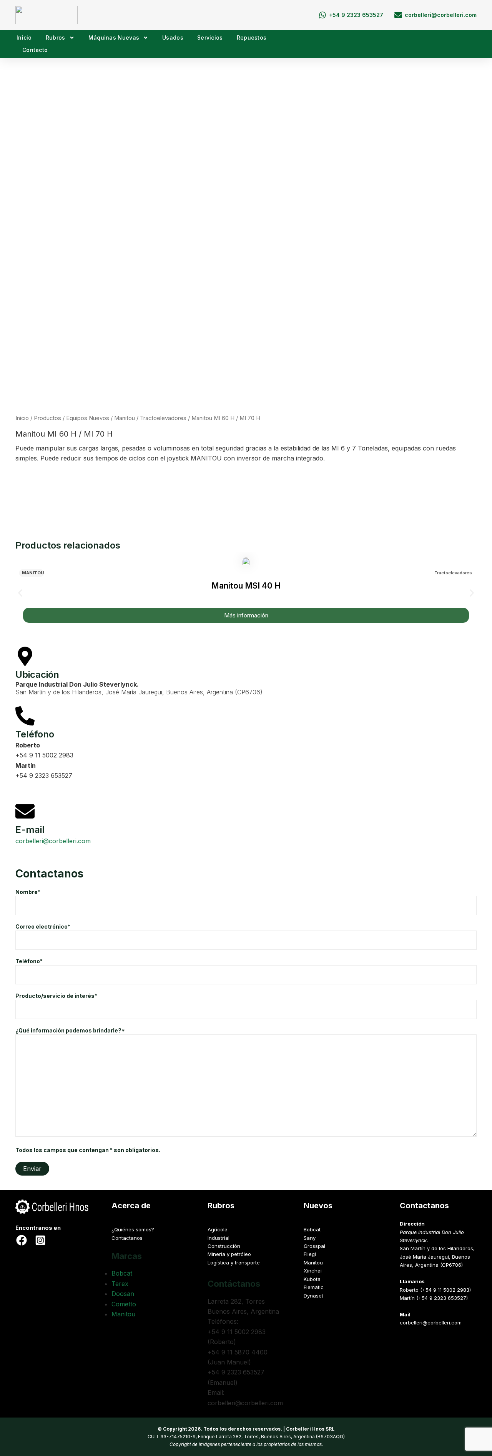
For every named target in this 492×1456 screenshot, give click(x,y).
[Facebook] (21, 1240)
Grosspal (314, 1246)
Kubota (312, 1279)
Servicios (210, 37)
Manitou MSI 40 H (246, 585)
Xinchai (313, 1271)
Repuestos (252, 37)
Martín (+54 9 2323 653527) (434, 1298)
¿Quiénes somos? (132, 1229)
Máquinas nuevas (114, 37)
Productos (47, 418)
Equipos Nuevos (87, 418)
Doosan (122, 1294)
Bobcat (121, 1273)
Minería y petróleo (229, 1254)
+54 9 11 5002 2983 (44, 755)
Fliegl (310, 1254)
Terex (119, 1284)
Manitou (124, 418)
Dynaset (313, 1296)
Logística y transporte (234, 1262)
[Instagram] (40, 1240)
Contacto (35, 50)
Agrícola (218, 1229)
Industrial (218, 1238)
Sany (310, 1238)
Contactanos (127, 1238)
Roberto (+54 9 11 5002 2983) (435, 1290)
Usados (172, 37)
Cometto (123, 1304)
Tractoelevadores (163, 418)
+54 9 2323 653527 (43, 775)
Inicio (24, 37)
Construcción (224, 1246)
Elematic (314, 1287)
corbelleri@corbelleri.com (53, 841)
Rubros (55, 37)
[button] (246, 481)
